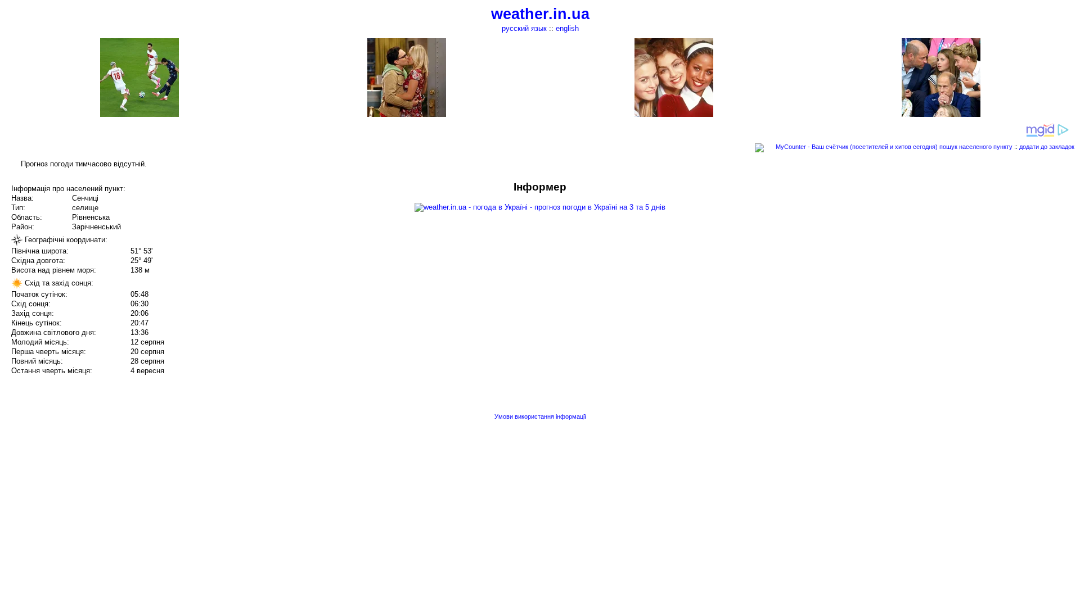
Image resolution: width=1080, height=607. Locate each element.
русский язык (524, 28)
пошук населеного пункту (975, 146)
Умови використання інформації (540, 416)
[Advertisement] (966, 259)
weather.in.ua (540, 14)
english (567, 28)
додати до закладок (1046, 146)
